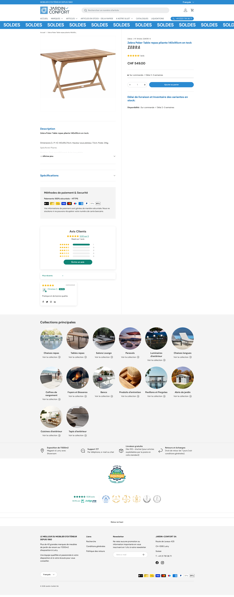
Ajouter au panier (171, 85)
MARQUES (55, 18)
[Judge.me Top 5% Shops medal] (147, 499)
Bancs (104, 392)
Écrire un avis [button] (77, 262)
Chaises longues (182, 353)
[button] (192, 10)
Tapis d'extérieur (78, 431)
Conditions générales (95, 546)
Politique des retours (95, 551)
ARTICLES (70, 18)
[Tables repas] (77, 338)
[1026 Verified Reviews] (117, 484)
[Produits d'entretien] (130, 378)
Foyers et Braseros (78, 392)
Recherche (91, 541)
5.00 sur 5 (84, 236)
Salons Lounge (104, 353)
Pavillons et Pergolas (156, 392)
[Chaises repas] (51, 338)
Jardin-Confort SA (52, 586)
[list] (78, 73)
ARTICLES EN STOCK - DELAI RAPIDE (97, 18)
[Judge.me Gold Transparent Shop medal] (126, 499)
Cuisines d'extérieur (51, 431)
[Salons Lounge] (104, 338)
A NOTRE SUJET (123, 18)
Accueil (42, 32)
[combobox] (125, 10)
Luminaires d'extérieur (156, 355)
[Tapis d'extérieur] (77, 417)
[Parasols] (130, 338)
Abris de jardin (182, 392)
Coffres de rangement (51, 394)
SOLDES (24, 25)
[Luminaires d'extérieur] (156, 338)
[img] (48, 285)
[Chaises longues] (182, 338)
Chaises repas (51, 353)
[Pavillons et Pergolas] (156, 378)
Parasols (130, 353)
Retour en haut (117, 522)
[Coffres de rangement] (51, 378)
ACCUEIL (44, 18)
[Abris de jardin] (182, 378)
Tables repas (77, 353)
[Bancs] (104, 378)
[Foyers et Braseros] (77, 378)
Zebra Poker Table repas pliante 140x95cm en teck (62, 32)
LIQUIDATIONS (157, 18)
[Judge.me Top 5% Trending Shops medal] (157, 499)
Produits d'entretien (130, 392)
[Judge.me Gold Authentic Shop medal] (116, 499)
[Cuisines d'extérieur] (51, 417)
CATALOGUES (142, 18)
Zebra (129, 39)
